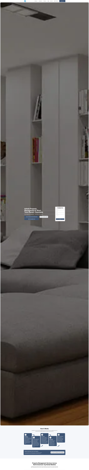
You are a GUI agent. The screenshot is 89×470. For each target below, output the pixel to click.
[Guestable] (25, 1)
